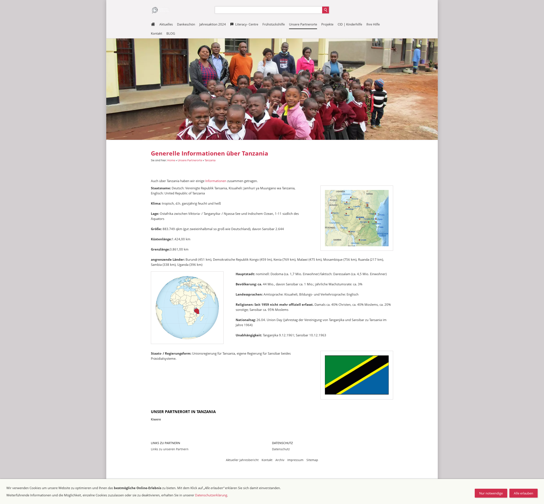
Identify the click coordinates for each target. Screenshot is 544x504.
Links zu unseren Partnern (169, 449)
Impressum (295, 460)
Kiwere (156, 419)
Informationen (216, 181)
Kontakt (267, 460)
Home (171, 160)
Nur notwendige (491, 493)
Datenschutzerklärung (211, 495)
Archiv (279, 460)
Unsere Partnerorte (190, 160)
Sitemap (312, 460)
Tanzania (210, 160)
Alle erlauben (523, 493)
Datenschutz (281, 449)
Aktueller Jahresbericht (242, 460)
